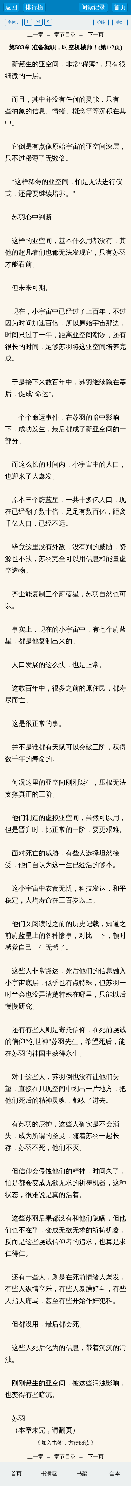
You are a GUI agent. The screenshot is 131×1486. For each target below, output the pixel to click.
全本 (114, 1473)
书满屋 (49, 1473)
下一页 (96, 34)
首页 (120, 7)
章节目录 (65, 34)
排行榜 (34, 7)
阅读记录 (93, 7)
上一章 (35, 34)
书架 (82, 1473)
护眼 (101, 22)
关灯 (120, 22)
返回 (11, 7)
